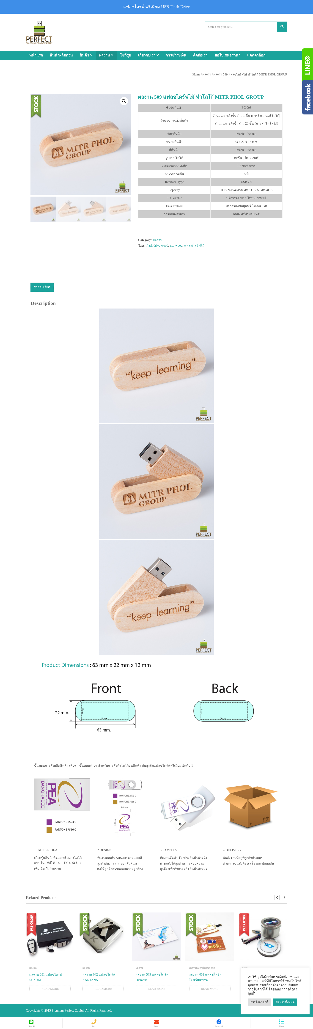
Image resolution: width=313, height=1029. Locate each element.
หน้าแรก (36, 55)
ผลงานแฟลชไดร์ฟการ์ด (202, 968)
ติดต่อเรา (200, 55)
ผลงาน (105, 55)
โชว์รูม (125, 55)
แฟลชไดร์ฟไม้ (194, 245)
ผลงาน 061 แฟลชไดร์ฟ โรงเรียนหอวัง (205, 977)
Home (196, 74)
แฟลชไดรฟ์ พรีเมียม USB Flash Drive (156, 6)
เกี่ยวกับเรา (147, 55)
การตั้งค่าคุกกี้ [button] (259, 1002)
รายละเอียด (42, 287)
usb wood (176, 245)
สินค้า (85, 55)
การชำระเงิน (176, 55)
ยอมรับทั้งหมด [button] (285, 1002)
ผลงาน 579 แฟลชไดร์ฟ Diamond (152, 977)
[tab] (42, 287)
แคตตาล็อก (256, 55)
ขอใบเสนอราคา (227, 55)
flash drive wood (157, 245)
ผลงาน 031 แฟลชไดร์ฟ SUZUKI (45, 977)
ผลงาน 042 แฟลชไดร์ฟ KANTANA (98, 977)
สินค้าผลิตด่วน (61, 55)
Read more (50, 988)
